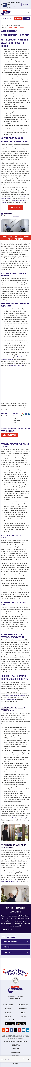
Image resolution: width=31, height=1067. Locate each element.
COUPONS (6, 946)
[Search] (25, 12)
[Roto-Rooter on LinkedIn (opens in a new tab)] (27, 1030)
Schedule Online (15, 207)
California (17, 25)
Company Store (23, 1005)
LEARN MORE (6, 929)
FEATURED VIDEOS (10, 941)
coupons (16, 216)
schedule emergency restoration (11, 881)
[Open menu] (28, 12)
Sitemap (23, 1013)
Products (8, 1013)
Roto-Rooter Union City (16, 365)
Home (3, 25)
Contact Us (8, 1009)
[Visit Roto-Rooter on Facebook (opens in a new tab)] (26, 413)
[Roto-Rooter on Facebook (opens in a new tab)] (11, 1030)
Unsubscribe (15, 1049)
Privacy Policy (15, 1052)
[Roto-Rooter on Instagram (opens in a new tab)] (23, 1030)
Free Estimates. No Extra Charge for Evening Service (15, 237)
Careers (23, 1017)
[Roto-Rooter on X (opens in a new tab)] (15, 1030)
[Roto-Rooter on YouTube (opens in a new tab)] (7, 1030)
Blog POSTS (7, 952)
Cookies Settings (5, 1059)
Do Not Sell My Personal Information (15, 1041)
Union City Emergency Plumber (12, 358)
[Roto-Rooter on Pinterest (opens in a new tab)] (19, 1030)
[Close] (28, 1059)
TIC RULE (15, 1063)
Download (25, 5)
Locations (9, 25)
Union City (4, 27)
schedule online (11, 699)
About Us (8, 1017)
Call (27, 19)
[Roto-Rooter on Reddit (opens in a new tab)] (3, 1030)
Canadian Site (23, 1009)
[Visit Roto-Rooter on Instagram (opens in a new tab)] (29, 413)
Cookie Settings (15, 1045)
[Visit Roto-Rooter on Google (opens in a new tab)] (23, 413)
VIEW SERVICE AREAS (9, 435)
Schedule (19, 19)
